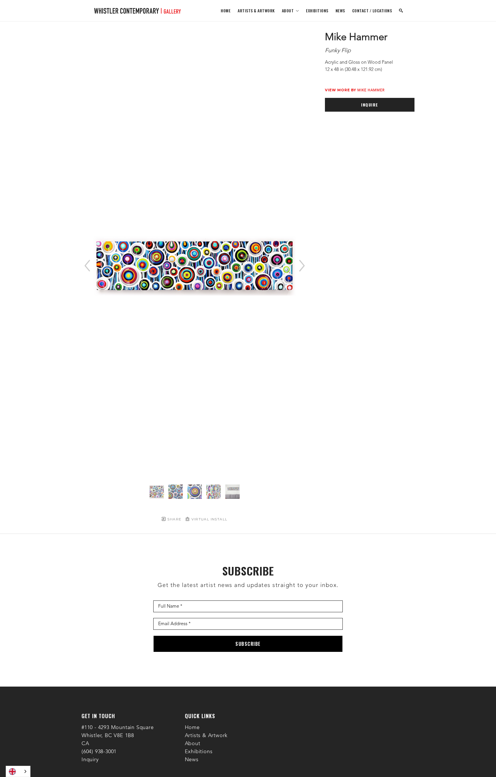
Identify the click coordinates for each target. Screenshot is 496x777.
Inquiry (90, 759)
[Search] (401, 11)
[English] (18, 771)
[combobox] (18, 771)
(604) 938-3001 (99, 751)
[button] (290, 10)
